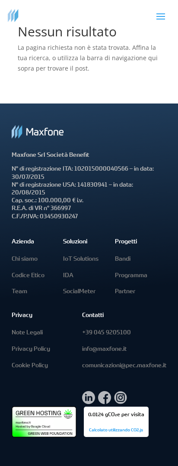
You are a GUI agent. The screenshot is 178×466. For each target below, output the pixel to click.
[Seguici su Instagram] (120, 402)
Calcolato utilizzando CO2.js (116, 430)
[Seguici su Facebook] (104, 402)
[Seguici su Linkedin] (88, 402)
